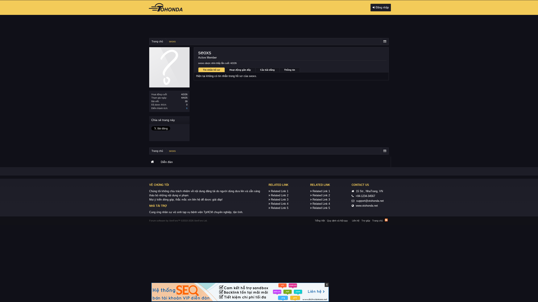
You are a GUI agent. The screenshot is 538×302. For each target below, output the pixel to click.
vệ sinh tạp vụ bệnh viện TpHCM (193, 212)
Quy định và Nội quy (337, 220)
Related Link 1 (279, 191)
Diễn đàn (167, 162)
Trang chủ (152, 162)
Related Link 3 (279, 199)
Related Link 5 (279, 208)
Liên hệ (355, 220)
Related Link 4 (279, 203)
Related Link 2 (279, 195)
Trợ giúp (365, 220)
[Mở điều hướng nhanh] (385, 41)
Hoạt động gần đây (240, 70)
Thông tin (289, 70)
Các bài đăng (267, 70)
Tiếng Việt (320, 220)
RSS (386, 220)
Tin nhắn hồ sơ (211, 70)
